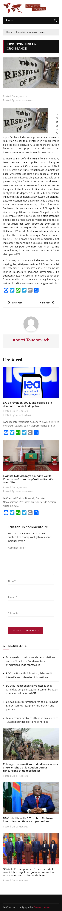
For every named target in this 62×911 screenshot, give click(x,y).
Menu (10, 20)
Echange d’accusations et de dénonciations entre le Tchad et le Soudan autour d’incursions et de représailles (30, 661)
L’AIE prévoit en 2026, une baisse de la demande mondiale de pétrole (27, 404)
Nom (12, 581)
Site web (13, 613)
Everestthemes (41, 907)
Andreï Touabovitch (24, 100)
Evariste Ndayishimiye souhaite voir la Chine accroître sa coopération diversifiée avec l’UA (29, 479)
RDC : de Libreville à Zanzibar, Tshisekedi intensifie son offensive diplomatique (29, 675)
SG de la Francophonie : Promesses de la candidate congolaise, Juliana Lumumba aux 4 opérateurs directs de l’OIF (32, 689)
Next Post (45, 302)
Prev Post (17, 302)
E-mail (12, 597)
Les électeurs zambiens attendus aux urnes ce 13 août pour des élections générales (32, 720)
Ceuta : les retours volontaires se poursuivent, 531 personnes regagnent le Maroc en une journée (32, 705)
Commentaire (17, 547)
